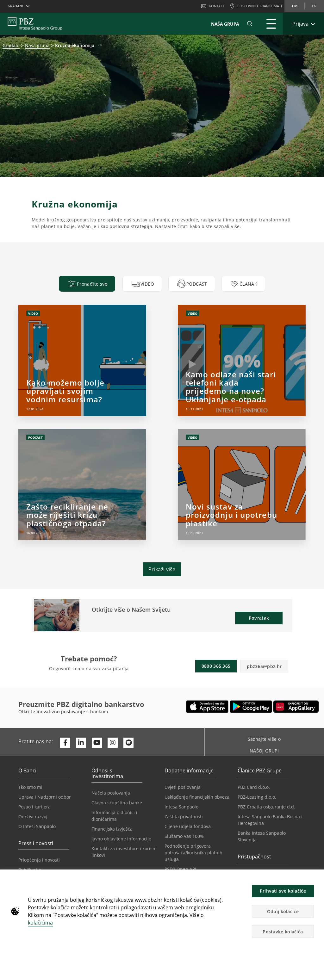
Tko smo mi (30, 787)
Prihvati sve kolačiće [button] (283, 891)
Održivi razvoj (32, 817)
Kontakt (217, 5)
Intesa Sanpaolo (181, 807)
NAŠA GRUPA (225, 24)
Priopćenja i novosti (39, 860)
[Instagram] (113, 743)
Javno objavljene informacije (121, 839)
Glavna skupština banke (116, 803)
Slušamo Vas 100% (184, 836)
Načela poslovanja (110, 793)
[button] (316, 878)
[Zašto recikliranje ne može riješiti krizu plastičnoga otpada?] (82, 484)
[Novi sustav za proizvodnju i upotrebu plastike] (241, 484)
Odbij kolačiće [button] (283, 911)
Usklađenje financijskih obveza (197, 797)
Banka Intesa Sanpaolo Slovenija (262, 836)
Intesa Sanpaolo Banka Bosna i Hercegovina (270, 820)
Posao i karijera (34, 807)
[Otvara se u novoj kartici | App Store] (207, 706)
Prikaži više (162, 569)
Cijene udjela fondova (188, 826)
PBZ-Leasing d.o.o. (257, 797)
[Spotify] (128, 743)
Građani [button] (15, 5)
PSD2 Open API (180, 869)
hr (294, 5)
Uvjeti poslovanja (183, 787)
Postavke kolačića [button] (283, 932)
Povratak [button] (259, 618)
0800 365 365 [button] (216, 666)
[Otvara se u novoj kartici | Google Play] (251, 706)
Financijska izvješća (112, 829)
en (314, 5)
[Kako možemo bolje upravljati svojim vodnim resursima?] (82, 360)
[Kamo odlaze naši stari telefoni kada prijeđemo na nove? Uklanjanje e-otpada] (241, 360)
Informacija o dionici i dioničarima (114, 815)
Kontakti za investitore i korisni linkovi (124, 851)
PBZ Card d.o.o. (254, 787)
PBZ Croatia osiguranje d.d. (266, 807)
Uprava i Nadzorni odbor (44, 797)
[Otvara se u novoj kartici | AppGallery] (296, 706)
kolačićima (40, 922)
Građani (11, 45)
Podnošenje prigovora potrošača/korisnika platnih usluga (193, 852)
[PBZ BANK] (35, 24)
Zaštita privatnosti (184, 817)
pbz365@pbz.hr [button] (264, 666)
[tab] (87, 284)
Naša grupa (37, 45)
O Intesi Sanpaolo (37, 826)
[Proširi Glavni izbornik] (271, 24)
